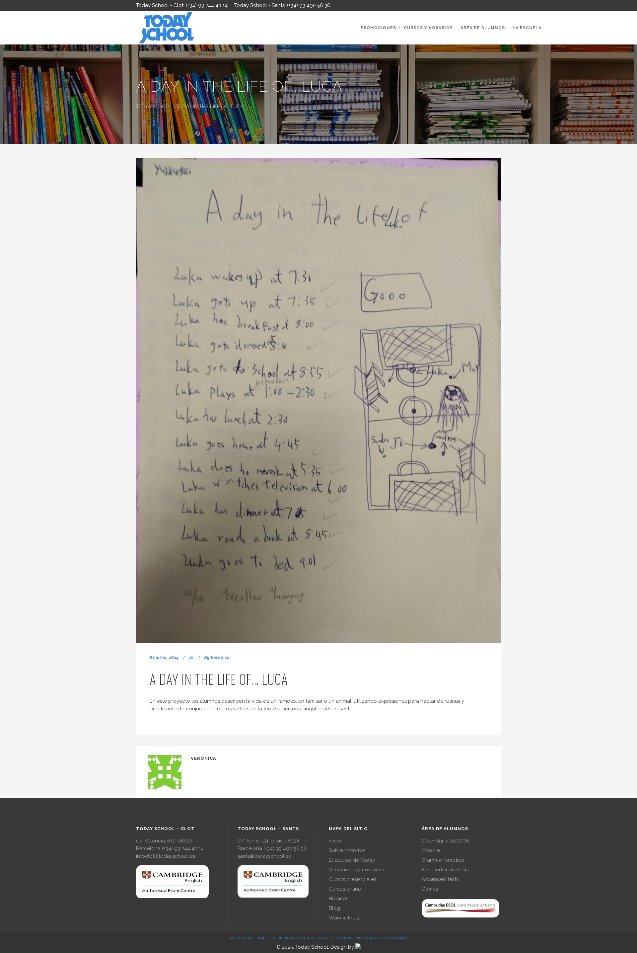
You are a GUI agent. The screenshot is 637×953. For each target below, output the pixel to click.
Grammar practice (443, 860)
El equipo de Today (352, 860)
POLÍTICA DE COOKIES (331, 938)
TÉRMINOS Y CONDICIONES (381, 938)
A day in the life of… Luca (219, 679)
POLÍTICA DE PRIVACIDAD (282, 938)
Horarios (338, 899)
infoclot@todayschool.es (165, 856)
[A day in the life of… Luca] (318, 400)
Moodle (431, 850)
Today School (154, 107)
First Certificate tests (445, 870)
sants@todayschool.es (264, 856)
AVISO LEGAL (242, 938)
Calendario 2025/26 (445, 841)
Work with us (344, 918)
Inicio (335, 841)
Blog (334, 908)
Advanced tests (440, 879)
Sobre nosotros (347, 850)
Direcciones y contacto (356, 870)
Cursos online (345, 889)
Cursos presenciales (352, 879)
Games (430, 889)
